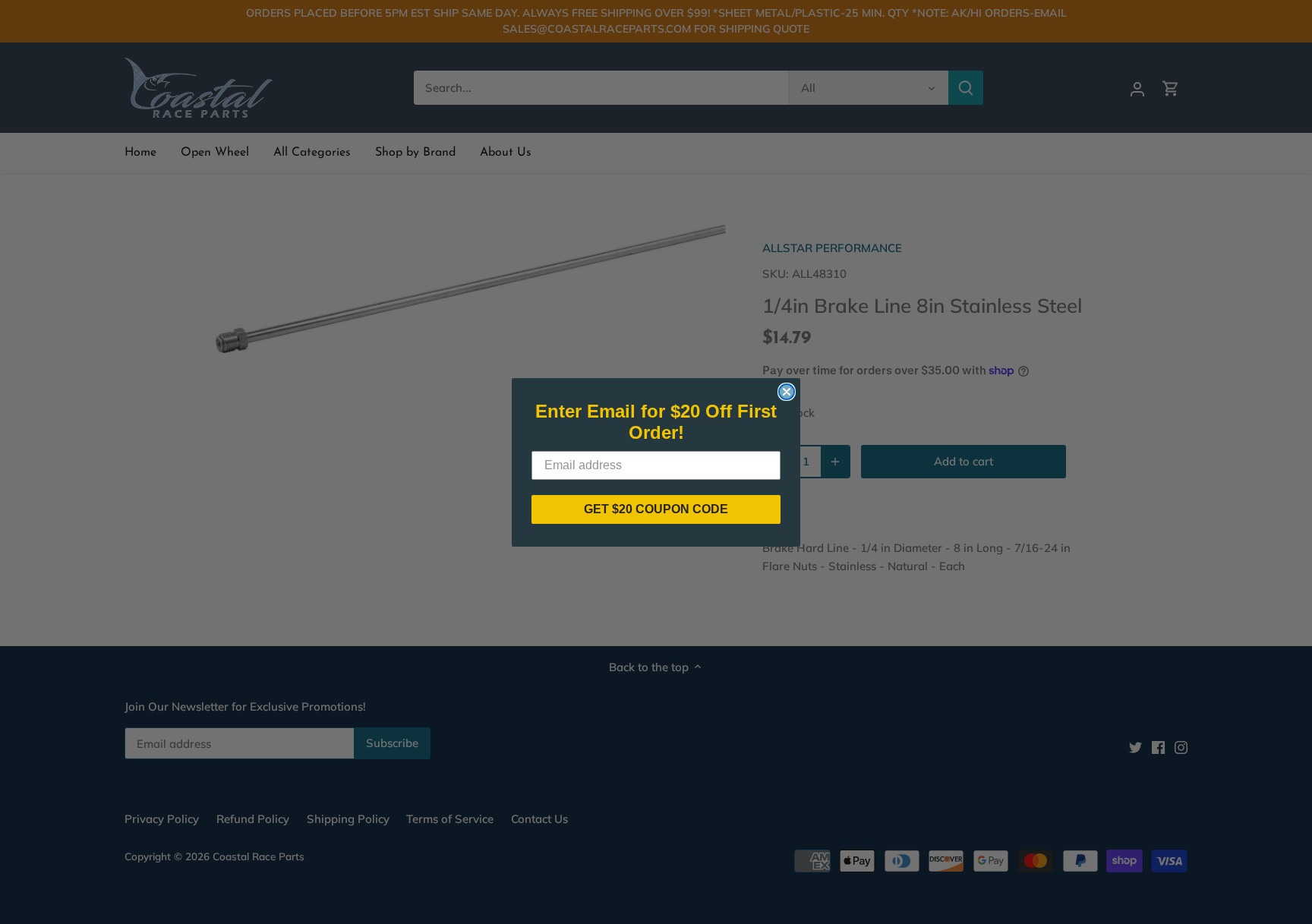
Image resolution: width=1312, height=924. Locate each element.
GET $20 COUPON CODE (656, 509)
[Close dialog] (786, 391)
